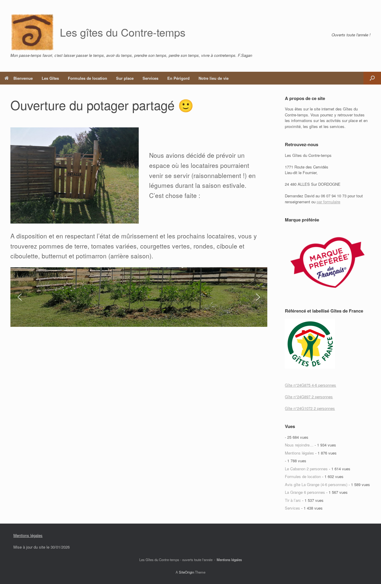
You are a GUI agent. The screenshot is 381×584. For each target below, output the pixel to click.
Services (150, 78)
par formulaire (328, 201)
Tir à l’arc (293, 500)
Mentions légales (299, 453)
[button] (372, 78)
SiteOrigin (186, 572)
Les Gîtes (50, 78)
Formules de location (87, 78)
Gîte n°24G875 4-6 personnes (310, 385)
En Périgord (178, 78)
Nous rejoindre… (299, 445)
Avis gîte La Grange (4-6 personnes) (316, 484)
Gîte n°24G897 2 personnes (309, 396)
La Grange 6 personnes (305, 492)
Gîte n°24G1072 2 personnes (310, 408)
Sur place (125, 78)
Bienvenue (23, 78)
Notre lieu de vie (214, 78)
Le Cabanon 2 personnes (306, 468)
